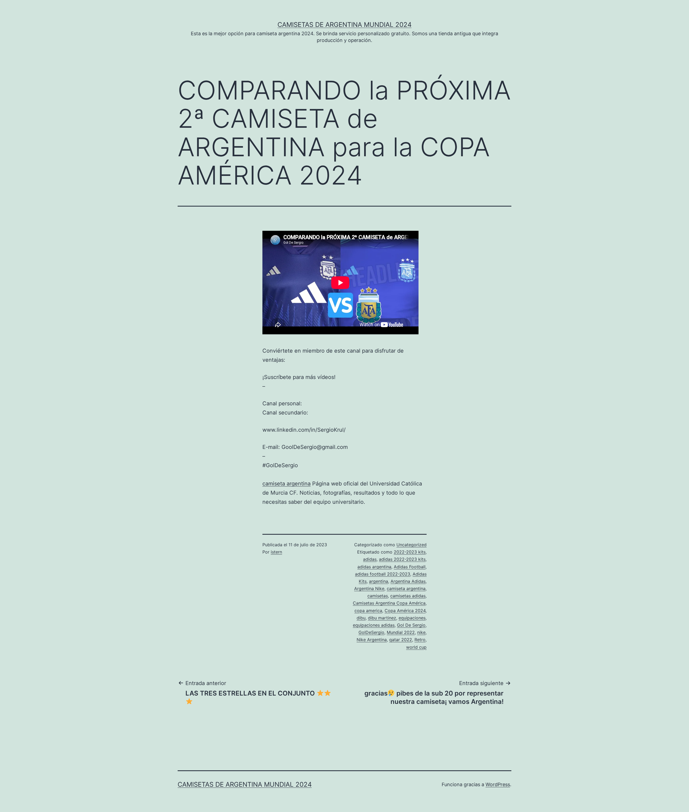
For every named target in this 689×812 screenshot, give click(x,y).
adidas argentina (374, 566)
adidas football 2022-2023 (382, 574)
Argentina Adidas (408, 581)
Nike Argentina (372, 639)
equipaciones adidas (374, 625)
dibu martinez (382, 617)
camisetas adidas (408, 595)
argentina (378, 581)
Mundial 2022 (401, 632)
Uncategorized (411, 544)
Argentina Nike (369, 588)
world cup (416, 647)
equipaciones (412, 617)
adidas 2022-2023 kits (402, 559)
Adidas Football (410, 566)
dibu (361, 617)
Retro (420, 639)
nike (421, 632)
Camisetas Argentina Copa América (389, 603)
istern (276, 552)
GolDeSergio (371, 632)
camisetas (377, 595)
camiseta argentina (286, 483)
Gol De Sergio (411, 625)
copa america (368, 610)
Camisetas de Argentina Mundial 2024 (344, 25)
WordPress (498, 784)
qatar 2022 (400, 639)
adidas (370, 559)
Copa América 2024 (405, 610)
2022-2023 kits (410, 552)
